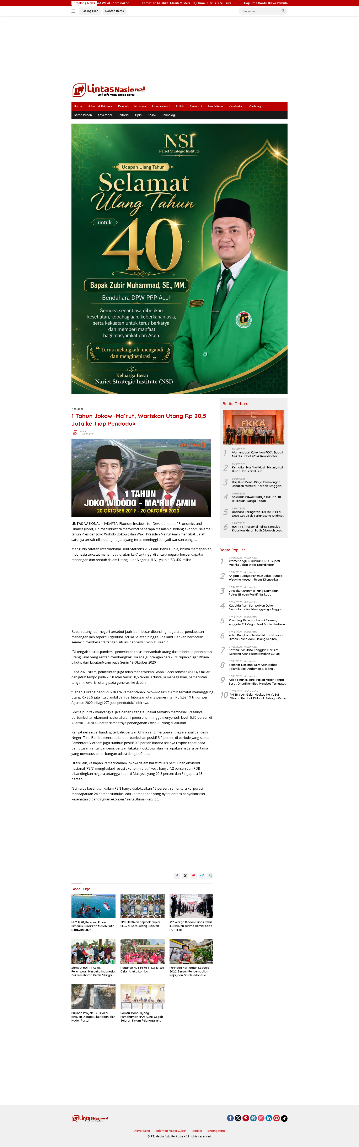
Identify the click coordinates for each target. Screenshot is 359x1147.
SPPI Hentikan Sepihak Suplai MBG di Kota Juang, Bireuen (140, 924)
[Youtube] (276, 1118)
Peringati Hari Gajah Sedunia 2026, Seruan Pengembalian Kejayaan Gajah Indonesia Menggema (189, 971)
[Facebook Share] (177, 876)
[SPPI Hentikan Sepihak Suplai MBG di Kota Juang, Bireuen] (142, 906)
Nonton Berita (114, 10)
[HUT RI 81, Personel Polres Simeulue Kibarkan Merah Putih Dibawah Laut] (93, 906)
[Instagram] (261, 1118)
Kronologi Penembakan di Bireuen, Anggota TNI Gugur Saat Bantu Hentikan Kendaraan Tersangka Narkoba (257, 622)
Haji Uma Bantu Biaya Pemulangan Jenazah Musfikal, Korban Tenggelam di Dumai (252, 3)
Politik (180, 106)
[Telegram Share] (202, 876)
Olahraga (256, 106)
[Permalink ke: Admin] (74, 432)
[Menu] (74, 11)
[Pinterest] (245, 1118)
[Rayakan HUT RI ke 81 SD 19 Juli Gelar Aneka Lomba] (142, 951)
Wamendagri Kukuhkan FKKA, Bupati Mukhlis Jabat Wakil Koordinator (257, 454)
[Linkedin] (269, 1118)
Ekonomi (196, 106)
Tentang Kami (215, 1131)
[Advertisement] (179, 49)
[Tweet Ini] (185, 876)
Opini (138, 115)
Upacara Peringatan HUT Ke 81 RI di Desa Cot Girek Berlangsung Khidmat (258, 514)
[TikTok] (284, 1118)
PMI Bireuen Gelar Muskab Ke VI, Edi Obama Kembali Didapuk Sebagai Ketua (258, 696)
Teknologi (169, 115)
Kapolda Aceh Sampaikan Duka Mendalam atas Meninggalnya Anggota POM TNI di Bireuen (256, 607)
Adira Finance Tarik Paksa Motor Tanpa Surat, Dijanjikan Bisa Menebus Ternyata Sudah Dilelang (257, 681)
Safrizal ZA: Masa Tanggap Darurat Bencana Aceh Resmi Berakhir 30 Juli (254, 652)
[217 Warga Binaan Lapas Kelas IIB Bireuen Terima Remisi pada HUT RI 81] (192, 906)
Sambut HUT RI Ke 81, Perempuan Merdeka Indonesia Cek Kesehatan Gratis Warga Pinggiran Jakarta (93, 971)
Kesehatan (236, 106)
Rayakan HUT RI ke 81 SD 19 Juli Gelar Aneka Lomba (142, 969)
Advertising (142, 1131)
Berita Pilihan (83, 115)
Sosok (152, 115)
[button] (283, 10)
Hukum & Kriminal (100, 106)
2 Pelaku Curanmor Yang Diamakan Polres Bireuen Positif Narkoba (254, 592)
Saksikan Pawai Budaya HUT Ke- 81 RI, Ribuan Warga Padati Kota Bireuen (256, 499)
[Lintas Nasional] (108, 90)
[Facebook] (230, 1118)
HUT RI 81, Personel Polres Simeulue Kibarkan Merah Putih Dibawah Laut (92, 926)
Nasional (140, 106)
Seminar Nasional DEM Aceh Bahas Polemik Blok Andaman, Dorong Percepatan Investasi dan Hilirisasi (253, 666)
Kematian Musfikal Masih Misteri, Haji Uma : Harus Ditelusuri (133, 3)
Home (78, 106)
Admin (83, 431)
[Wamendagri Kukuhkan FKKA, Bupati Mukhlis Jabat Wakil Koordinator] (253, 427)
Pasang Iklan (90, 10)
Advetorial (105, 115)
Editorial (123, 115)
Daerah (123, 106)
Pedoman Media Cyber (170, 1131)
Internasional (161, 106)
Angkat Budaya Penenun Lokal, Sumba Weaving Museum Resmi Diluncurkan (256, 577)
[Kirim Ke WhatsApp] (210, 876)
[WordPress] (253, 1118)
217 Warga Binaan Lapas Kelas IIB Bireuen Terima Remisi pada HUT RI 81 (191, 925)
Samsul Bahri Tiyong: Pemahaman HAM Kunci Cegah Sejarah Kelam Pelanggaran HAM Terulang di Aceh (141, 1017)
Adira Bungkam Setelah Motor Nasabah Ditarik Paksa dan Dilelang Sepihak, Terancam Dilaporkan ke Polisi (256, 637)
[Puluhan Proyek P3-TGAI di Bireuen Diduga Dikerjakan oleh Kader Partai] (93, 996)
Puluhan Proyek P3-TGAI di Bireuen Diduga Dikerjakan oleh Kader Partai (93, 1016)
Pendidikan (215, 106)
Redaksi (196, 1131)
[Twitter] (238, 1118)
